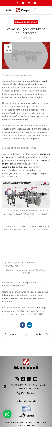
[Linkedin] (29, 2)
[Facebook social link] (22, 325)
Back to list (26, 334)
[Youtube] (35, 2)
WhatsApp (40, 307)
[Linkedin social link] (29, 325)
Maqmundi (20, 22)
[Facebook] (23, 2)
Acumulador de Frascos (14, 167)
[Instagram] (17, 2)
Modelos (32, 22)
